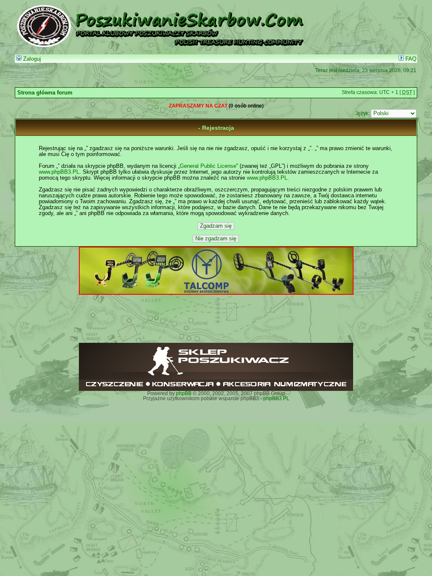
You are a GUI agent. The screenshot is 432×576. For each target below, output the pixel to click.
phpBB (184, 393)
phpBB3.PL (276, 398)
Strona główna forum (45, 93)
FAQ (410, 59)
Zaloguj (31, 59)
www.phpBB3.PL (59, 172)
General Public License (208, 166)
